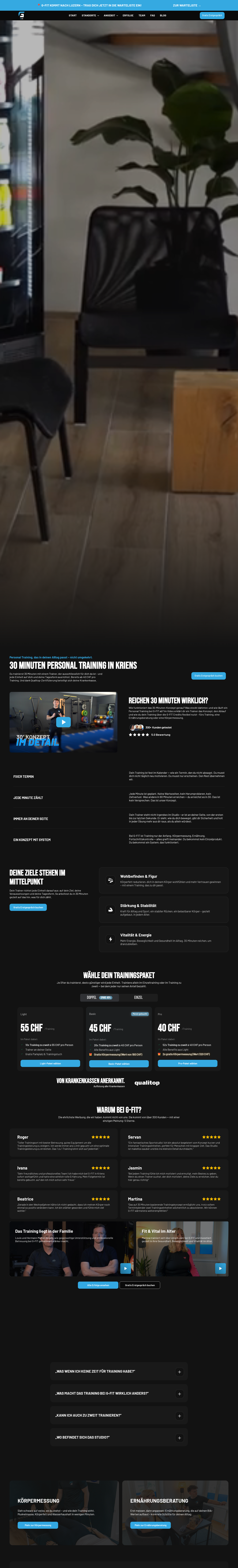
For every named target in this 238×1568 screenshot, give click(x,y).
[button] (90, 15)
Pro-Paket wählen (187, 1063)
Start (73, 15)
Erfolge (128, 15)
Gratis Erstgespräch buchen (28, 907)
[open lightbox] (220, 1268)
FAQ (152, 15)
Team (142, 15)
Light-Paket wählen (50, 1063)
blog (163, 15)
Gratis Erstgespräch (212, 15)
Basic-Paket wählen (119, 1063)
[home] (21, 15)
